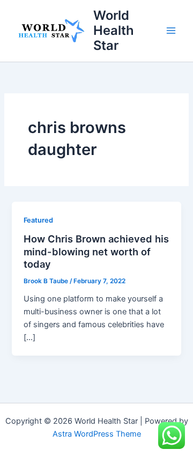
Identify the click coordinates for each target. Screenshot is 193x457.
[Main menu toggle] (171, 30)
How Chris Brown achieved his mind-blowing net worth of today (96, 251)
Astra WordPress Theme (97, 434)
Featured (38, 220)
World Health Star (113, 31)
